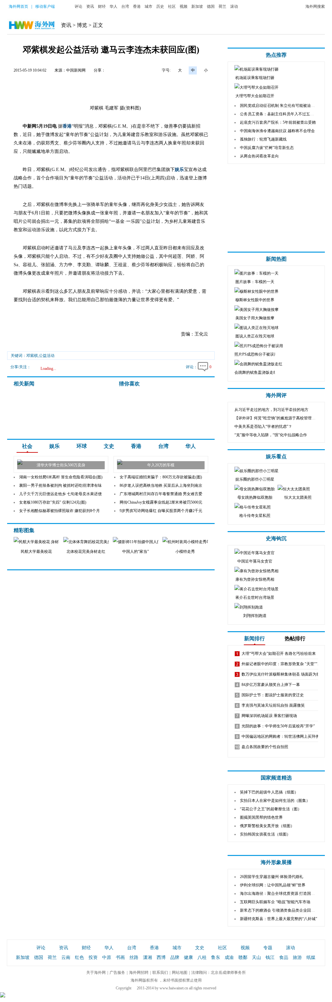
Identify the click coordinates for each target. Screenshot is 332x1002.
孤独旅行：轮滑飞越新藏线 (263, 139)
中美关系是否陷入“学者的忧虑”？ (263, 426)
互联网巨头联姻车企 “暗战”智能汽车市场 (275, 902)
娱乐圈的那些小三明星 (254, 479)
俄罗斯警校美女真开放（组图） (267, 826)
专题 (267, 947)
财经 (102, 6)
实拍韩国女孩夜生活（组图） (265, 834)
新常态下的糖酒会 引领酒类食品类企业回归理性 (281, 910)
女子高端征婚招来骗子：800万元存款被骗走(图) (161, 477)
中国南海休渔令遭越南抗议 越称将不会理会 (277, 131)
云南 (65, 957)
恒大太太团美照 (298, 497)
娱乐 (179, 169)
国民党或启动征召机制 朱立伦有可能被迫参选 (279, 105)
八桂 (202, 957)
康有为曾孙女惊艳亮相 (254, 579)
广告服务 (117, 972)
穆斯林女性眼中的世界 (254, 300)
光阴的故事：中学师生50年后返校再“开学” (278, 726)
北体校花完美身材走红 (85, 551)
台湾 (125, 6)
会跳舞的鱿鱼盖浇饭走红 (255, 372)
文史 (109, 446)
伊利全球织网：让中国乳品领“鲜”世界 (272, 885)
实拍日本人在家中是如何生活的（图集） (275, 800)
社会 (27, 446)
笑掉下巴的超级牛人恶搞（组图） (269, 792)
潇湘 (147, 957)
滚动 (234, 6)
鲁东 (215, 957)
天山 (256, 957)
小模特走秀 (185, 551)
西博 (161, 957)
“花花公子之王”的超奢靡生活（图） (271, 809)
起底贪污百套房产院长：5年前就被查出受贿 (278, 122)
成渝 (229, 957)
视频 (183, 6)
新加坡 (197, 6)
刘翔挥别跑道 (255, 615)
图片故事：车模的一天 (254, 281)
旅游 (297, 957)
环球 (82, 446)
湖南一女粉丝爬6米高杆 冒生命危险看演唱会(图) (60, 477)
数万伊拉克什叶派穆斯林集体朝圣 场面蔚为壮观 (283, 674)
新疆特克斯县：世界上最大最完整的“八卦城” (278, 919)
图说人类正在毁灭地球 (254, 336)
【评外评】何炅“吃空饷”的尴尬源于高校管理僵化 (276, 418)
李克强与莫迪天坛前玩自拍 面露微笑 (273, 705)
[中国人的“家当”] (140, 542)
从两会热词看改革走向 (259, 156)
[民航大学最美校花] (41, 542)
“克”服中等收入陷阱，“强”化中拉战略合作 (270, 435)
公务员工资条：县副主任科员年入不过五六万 (279, 114)
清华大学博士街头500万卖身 (61, 465)
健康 (188, 957)
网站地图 (179, 972)
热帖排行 (295, 638)
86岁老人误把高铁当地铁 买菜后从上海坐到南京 (161, 485)
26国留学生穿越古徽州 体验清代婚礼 (271, 876)
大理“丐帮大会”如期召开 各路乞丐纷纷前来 (279, 653)
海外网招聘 (138, 972)
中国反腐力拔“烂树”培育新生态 (267, 147)
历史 (160, 6)
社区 (172, 6)
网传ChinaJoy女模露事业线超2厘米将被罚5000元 (161, 502)
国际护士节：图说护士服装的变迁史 (273, 695)
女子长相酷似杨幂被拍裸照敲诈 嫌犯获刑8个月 (59, 510)
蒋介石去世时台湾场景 (254, 597)
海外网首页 (18, 6)
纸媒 (310, 957)
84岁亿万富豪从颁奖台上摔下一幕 (271, 684)
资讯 (90, 6)
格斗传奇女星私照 (254, 515)
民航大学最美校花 (36, 551)
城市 (148, 6)
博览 (82, 25)
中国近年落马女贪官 (254, 561)
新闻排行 (254, 638)
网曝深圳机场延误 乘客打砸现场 (269, 715)
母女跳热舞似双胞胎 (254, 497)
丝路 (133, 957)
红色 (79, 957)
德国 (211, 6)
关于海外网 (96, 972)
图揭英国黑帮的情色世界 (261, 817)
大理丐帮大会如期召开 (254, 96)
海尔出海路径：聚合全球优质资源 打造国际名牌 (281, 893)
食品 (283, 957)
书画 (120, 957)
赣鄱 (242, 957)
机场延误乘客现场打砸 (254, 77)
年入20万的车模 (160, 465)
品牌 (174, 957)
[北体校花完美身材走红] (90, 542)
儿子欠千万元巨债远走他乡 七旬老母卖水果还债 (60, 494)
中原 (106, 957)
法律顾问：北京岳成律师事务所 (218, 972)
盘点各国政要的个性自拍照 (265, 747)
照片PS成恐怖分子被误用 (256, 354)
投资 (93, 957)
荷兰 (222, 6)
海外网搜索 (315, 6)
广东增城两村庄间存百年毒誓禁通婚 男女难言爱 (161, 494)
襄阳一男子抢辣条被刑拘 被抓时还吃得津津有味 (60, 485)
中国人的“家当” (135, 551)
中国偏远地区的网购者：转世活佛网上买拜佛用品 (284, 736)
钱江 (270, 957)
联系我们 (160, 972)
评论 (78, 6)
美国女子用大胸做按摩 (254, 318)
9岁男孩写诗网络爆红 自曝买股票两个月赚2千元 (161, 510)
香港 (137, 6)
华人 (113, 6)
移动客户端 (45, 6)
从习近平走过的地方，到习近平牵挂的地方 (271, 409)
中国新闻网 (76, 70)
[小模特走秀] (189, 542)
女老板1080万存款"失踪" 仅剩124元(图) (52, 502)
